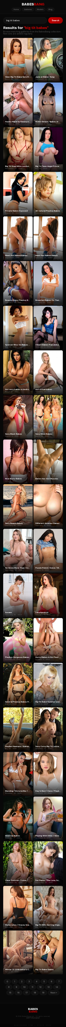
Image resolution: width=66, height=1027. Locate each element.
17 (27, 992)
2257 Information (33, 1018)
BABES (33, 4)
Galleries (28, 9)
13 (49, 987)
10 (24, 987)
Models (40, 9)
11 (32, 987)
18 (35, 992)
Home (16, 9)
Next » (53, 992)
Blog (50, 9)
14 (57, 987)
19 (43, 992)
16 (18, 992)
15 (10, 992)
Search (55, 20)
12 (40, 987)
